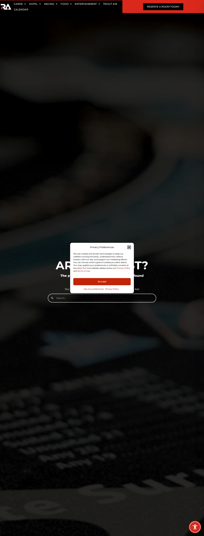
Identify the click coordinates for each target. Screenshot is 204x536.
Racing (49, 3)
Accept (102, 281)
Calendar (21, 9)
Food (65, 3)
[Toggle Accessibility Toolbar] (195, 527)
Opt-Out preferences (94, 289)
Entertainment (86, 3)
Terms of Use (83, 271)
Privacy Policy (123, 268)
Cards (18, 3)
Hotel (33, 3)
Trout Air (110, 3)
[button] (129, 247)
